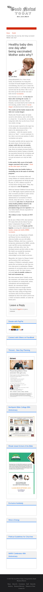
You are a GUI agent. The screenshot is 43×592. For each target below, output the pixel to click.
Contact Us (21, 588)
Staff (27, 584)
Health (14, 33)
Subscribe (33, 584)
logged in (19, 309)
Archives (10, 586)
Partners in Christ (30, 586)
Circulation (22, 584)
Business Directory (19, 586)
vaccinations (20, 93)
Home (8, 33)
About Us (14, 584)
